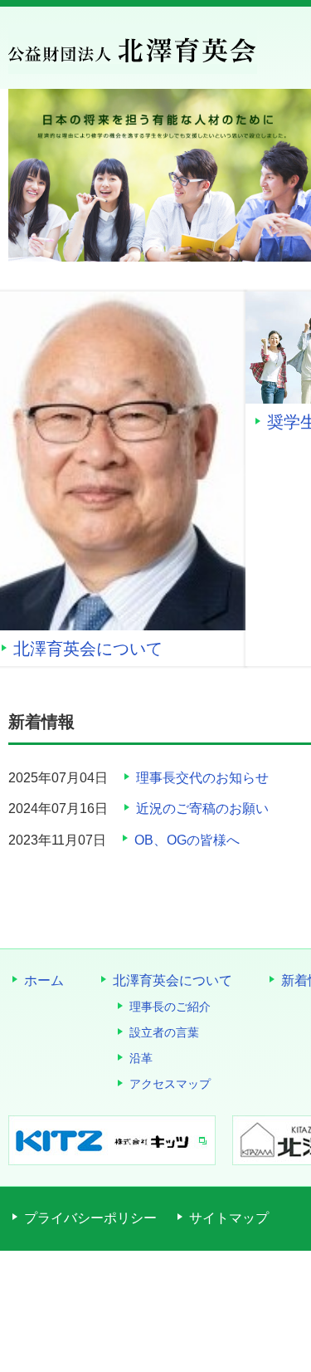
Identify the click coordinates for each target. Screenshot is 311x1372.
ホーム (44, 980)
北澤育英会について (104, 648)
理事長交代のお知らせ (202, 778)
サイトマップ (229, 1218)
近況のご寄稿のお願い (202, 808)
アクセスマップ (170, 1083)
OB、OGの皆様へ (187, 840)
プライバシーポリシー (90, 1218)
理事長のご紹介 (170, 1006)
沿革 (141, 1058)
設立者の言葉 (164, 1032)
